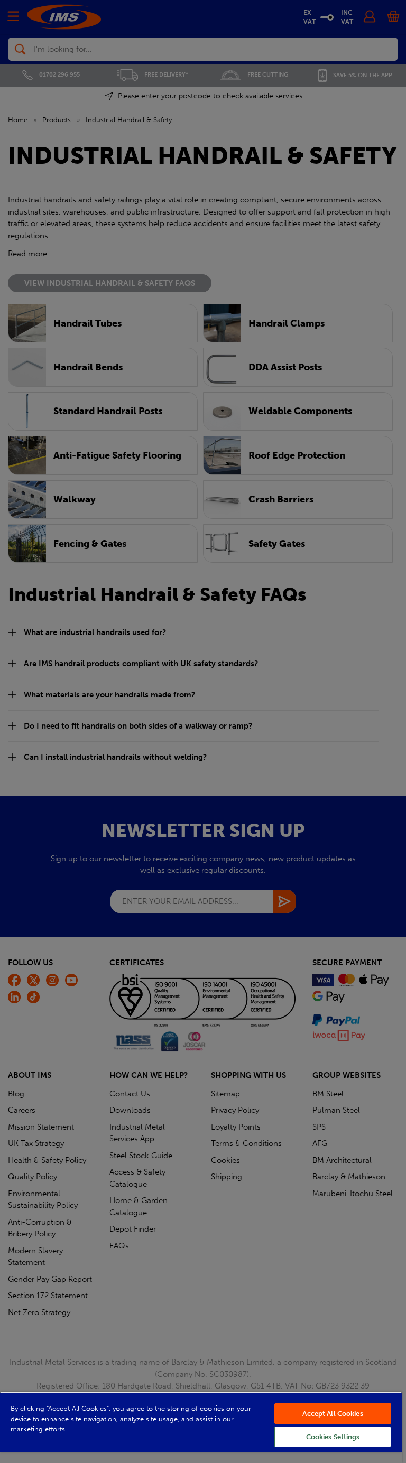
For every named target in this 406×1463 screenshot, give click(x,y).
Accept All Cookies (332, 1414)
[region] (201, 1427)
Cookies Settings (333, 1437)
